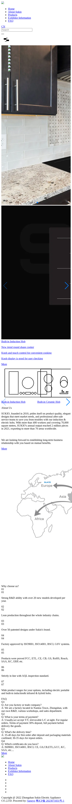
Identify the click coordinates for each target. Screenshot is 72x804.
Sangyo (31, 800)
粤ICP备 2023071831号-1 (50, 800)
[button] (32, 202)
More (4, 448)
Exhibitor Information (19, 17)
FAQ (10, 20)
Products (12, 14)
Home (11, 8)
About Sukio (15, 11)
